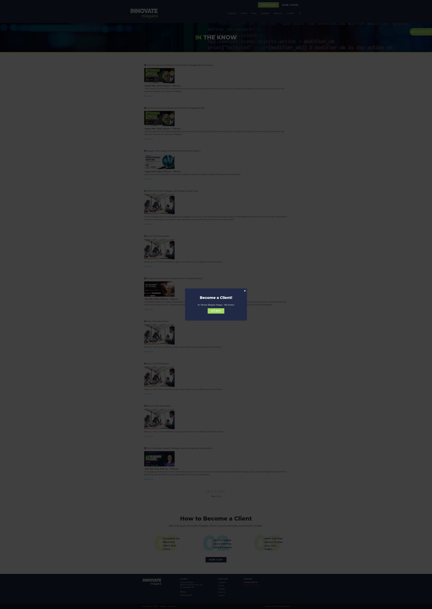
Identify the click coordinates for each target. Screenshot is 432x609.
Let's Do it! (216, 311)
